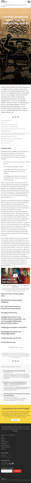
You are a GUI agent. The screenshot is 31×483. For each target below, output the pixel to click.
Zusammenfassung (5, 143)
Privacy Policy (4, 442)
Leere (21, 347)
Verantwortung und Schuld (7, 140)
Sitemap (3, 438)
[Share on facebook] (13, 117)
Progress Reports (5, 447)
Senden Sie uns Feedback (8, 435)
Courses (3, 448)
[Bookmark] (18, 117)
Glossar (3, 440)
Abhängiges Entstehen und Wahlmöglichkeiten (11, 138)
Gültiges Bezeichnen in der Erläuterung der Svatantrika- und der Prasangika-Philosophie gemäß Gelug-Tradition (15, 134)
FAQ (2, 436)
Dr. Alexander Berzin (13, 35)
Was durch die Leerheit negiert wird (9, 124)
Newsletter (4, 443)
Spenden (15, 420)
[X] (15, 117)
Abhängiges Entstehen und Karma (9, 136)
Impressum (27, 480)
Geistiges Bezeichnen (6, 131)
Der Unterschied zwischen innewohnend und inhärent (13, 128)
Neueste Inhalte (5, 445)
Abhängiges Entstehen (13, 347)
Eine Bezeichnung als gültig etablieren (9, 126)
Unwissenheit (4, 122)
